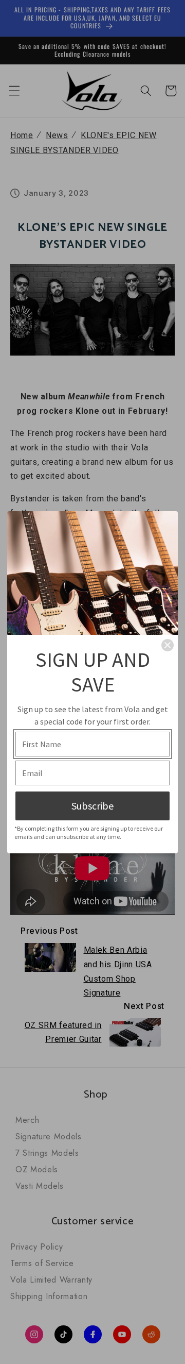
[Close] (167, 645)
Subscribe (92, 805)
